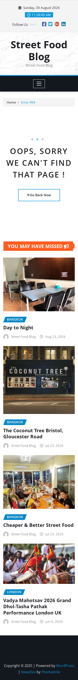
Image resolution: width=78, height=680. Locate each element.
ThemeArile (50, 672)
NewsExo (28, 672)
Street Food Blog (39, 50)
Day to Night (18, 327)
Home (11, 102)
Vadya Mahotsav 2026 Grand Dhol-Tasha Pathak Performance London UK (37, 606)
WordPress (65, 665)
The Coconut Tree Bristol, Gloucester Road (33, 433)
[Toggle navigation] (39, 83)
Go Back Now (40, 195)
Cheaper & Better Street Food (38, 525)
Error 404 (28, 102)
